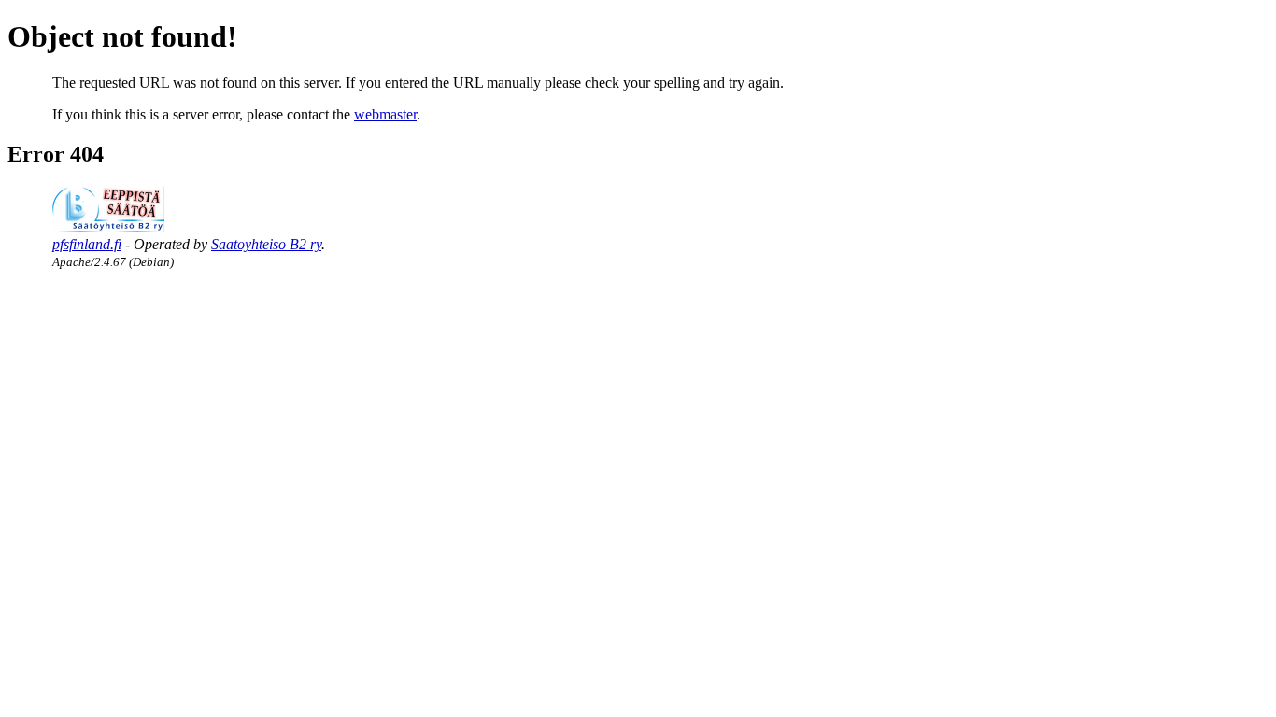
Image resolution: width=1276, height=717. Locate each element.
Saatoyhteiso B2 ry (266, 244)
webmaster (385, 114)
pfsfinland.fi (86, 244)
